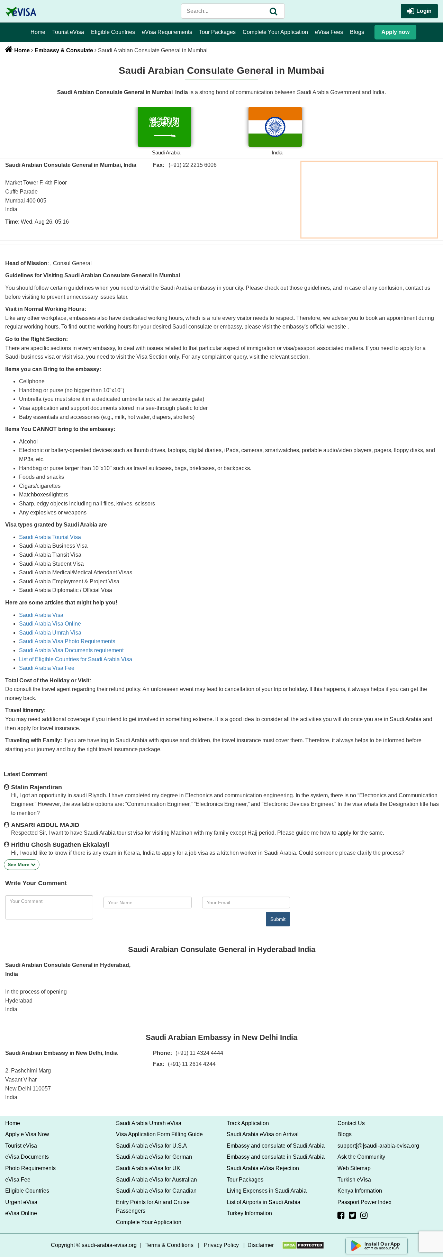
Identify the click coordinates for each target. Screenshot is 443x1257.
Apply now (395, 32)
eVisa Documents (27, 1157)
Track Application (248, 1123)
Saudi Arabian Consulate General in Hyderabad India (221, 949)
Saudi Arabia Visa (41, 615)
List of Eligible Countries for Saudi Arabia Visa (75, 659)
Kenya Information (359, 1191)
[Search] (273, 11)
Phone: (162, 1053)
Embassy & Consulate (64, 50)
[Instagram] (364, 1215)
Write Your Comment (36, 883)
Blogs (357, 32)
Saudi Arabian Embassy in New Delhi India (221, 1037)
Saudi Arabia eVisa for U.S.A (151, 1146)
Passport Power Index (364, 1202)
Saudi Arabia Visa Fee (46, 668)
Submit (278, 919)
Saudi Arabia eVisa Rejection (263, 1168)
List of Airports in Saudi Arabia (263, 1202)
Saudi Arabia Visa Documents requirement (71, 650)
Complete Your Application (275, 32)
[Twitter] (352, 1215)
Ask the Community (361, 1157)
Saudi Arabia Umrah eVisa (148, 1123)
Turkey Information (249, 1213)
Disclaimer (260, 1245)
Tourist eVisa (68, 32)
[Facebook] (341, 1215)
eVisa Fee (17, 1180)
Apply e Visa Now (27, 1134)
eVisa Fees (329, 32)
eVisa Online (21, 1213)
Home (37, 32)
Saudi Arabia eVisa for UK (148, 1168)
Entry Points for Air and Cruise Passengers (153, 1206)
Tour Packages (217, 32)
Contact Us (351, 1123)
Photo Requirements (30, 1168)
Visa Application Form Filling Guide (159, 1134)
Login (424, 11)
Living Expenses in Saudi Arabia (267, 1191)
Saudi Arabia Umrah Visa (50, 633)
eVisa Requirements (167, 32)
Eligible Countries (113, 32)
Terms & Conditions (169, 1245)
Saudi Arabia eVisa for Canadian (156, 1191)
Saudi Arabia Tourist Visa (50, 537)
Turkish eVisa (354, 1180)
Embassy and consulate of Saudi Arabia (276, 1146)
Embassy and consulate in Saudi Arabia (276, 1157)
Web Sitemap (354, 1168)
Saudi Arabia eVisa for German (154, 1157)
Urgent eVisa (21, 1202)
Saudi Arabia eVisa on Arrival (263, 1134)
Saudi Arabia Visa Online (50, 624)
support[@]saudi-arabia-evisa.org (378, 1146)
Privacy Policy (221, 1245)
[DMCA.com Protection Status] (303, 1245)
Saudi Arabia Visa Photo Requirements (67, 641)
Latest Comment (25, 774)
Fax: (158, 1064)
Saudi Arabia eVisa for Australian (156, 1180)
